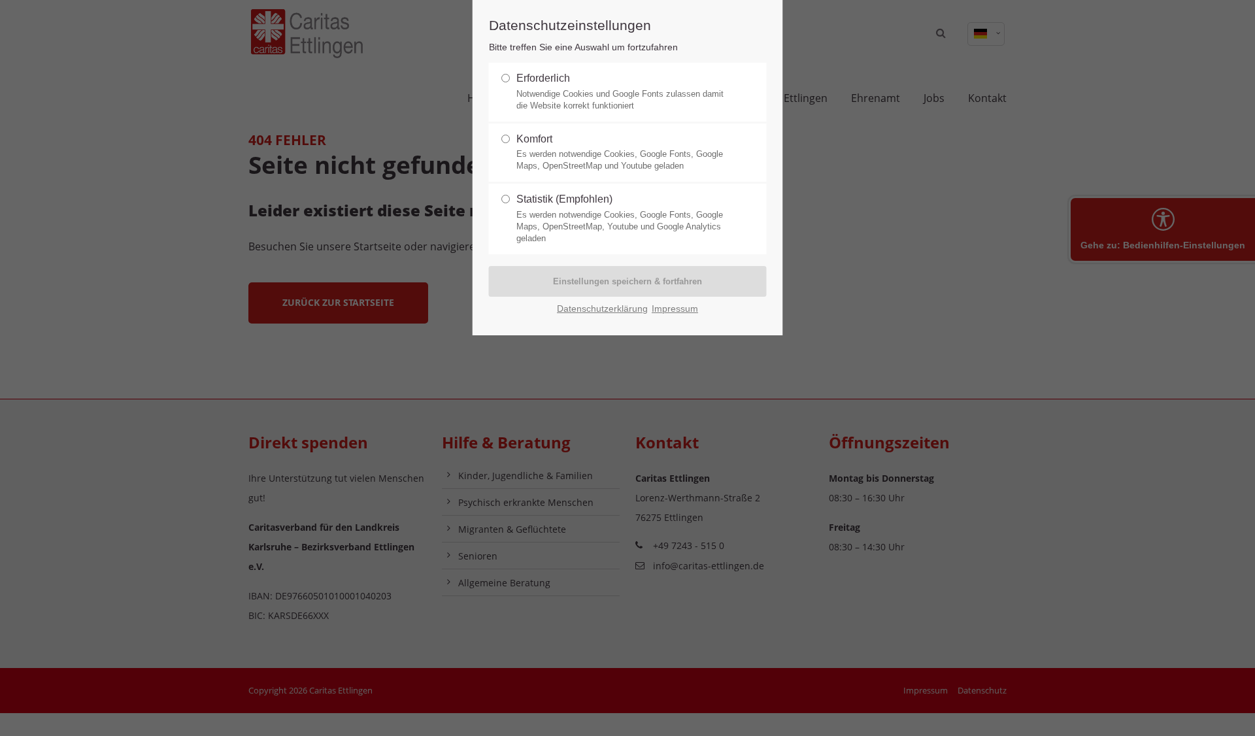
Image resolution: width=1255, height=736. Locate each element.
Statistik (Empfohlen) (619, 218)
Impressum (675, 309)
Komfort (619, 152)
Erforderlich (620, 91)
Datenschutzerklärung (602, 309)
